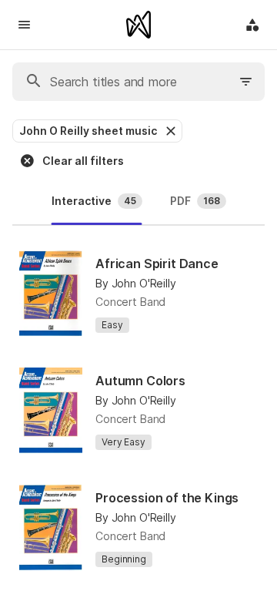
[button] (169, 131)
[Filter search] (246, 81)
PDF (195, 200)
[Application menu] (252, 24)
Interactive (94, 200)
